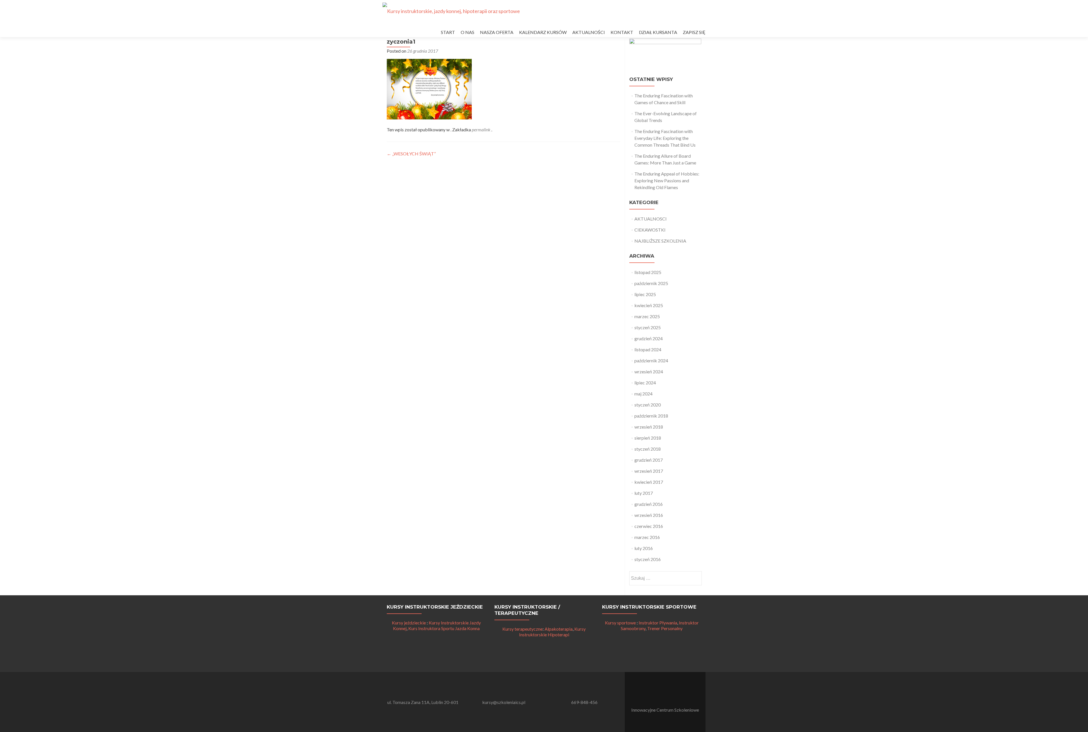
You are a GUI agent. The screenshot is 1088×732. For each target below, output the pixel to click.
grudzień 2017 (648, 460)
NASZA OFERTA (496, 32)
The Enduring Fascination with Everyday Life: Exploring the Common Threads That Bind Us (665, 138)
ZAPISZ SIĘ (694, 32)
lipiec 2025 (645, 294)
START (448, 32)
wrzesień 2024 (648, 371)
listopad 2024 (647, 349)
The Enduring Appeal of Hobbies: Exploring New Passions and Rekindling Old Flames (666, 180)
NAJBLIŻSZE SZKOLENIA (660, 240)
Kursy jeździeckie (409, 622)
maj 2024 (643, 393)
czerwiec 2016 (648, 526)
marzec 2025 (647, 316)
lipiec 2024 (645, 382)
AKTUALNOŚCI (588, 32)
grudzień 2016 (648, 504)
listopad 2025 (647, 272)
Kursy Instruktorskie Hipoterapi (552, 631)
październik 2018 (651, 415)
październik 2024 (651, 360)
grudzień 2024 (648, 338)
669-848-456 (584, 702)
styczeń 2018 (647, 448)
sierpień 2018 (647, 437)
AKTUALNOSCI (650, 218)
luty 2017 (643, 493)
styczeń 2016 (647, 559)
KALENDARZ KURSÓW (543, 32)
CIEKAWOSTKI (650, 229)
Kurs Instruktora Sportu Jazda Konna (444, 628)
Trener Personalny (665, 628)
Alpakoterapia (559, 629)
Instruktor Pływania (658, 622)
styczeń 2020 (647, 404)
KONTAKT (622, 32)
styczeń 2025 (647, 327)
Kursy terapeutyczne (522, 629)
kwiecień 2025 (648, 305)
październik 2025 (651, 283)
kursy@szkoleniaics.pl (503, 702)
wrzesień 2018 (648, 426)
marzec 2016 (647, 537)
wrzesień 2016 (648, 515)
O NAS (467, 32)
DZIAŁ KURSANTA (658, 32)
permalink (481, 129)
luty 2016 (643, 548)
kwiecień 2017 (648, 482)
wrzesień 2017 (648, 471)
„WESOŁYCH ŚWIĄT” (411, 153)
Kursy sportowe (620, 622)
